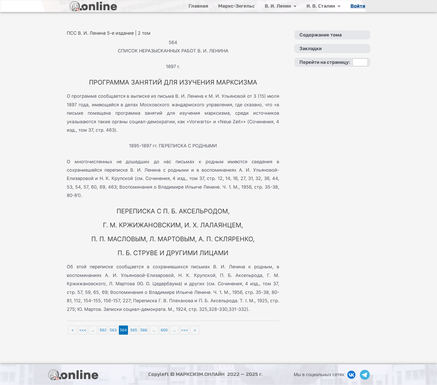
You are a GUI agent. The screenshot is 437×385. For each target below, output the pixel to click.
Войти (358, 6)
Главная (198, 6)
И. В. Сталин (321, 6)
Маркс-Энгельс (236, 6)
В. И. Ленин (278, 6)
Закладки (310, 48)
